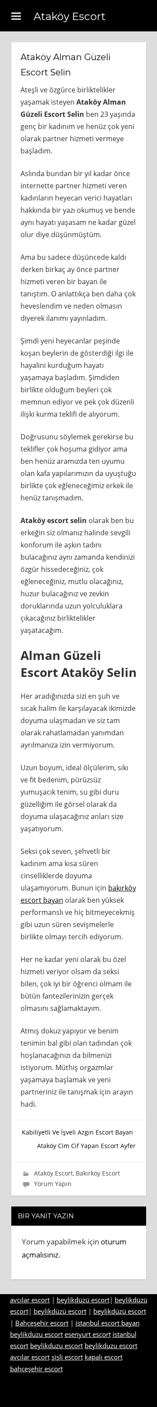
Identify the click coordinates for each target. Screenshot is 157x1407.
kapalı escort (104, 1357)
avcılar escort (30, 1299)
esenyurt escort (88, 1334)
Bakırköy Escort (98, 1173)
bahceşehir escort (36, 1368)
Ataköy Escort (70, 16)
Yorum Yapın (53, 1183)
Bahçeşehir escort (41, 1323)
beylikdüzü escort (83, 1299)
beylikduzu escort (36, 1334)
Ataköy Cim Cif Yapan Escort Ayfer (86, 1146)
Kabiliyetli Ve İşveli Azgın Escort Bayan (77, 1132)
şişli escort (67, 1357)
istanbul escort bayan (107, 1323)
